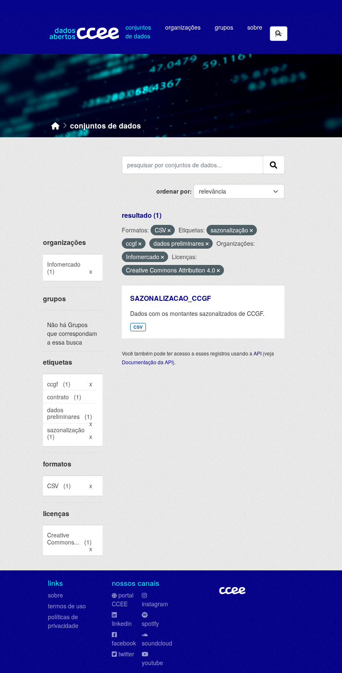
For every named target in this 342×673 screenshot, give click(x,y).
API (258, 353)
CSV (138, 327)
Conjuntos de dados (138, 31)
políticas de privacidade (63, 621)
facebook (124, 643)
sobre (55, 595)
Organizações (183, 27)
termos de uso (67, 606)
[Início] (55, 125)
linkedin (122, 623)
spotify (150, 623)
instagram (155, 604)
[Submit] (278, 33)
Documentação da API (147, 361)
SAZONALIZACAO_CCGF (170, 298)
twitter (126, 654)
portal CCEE (122, 599)
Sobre (254, 27)
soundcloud (157, 643)
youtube (152, 662)
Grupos (224, 27)
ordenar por (173, 191)
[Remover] (169, 230)
